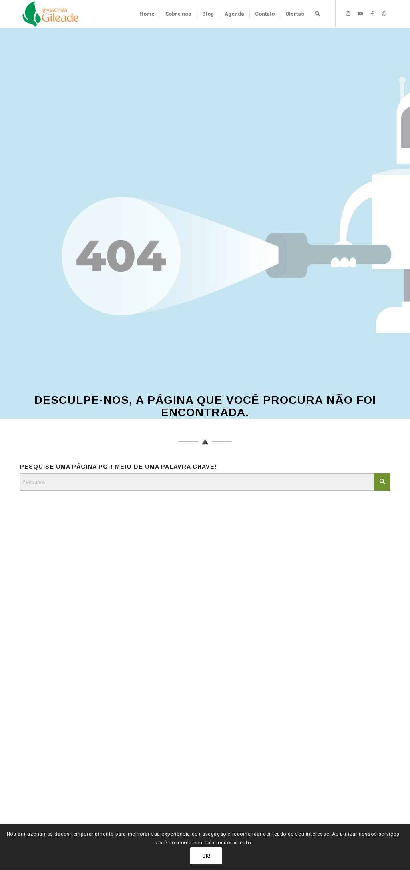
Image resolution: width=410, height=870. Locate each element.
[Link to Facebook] (372, 14)
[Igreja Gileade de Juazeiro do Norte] (50, 14)
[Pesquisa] (317, 14)
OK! (206, 856)
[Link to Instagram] (348, 14)
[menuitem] (147, 14)
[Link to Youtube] (360, 14)
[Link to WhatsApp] (384, 14)
